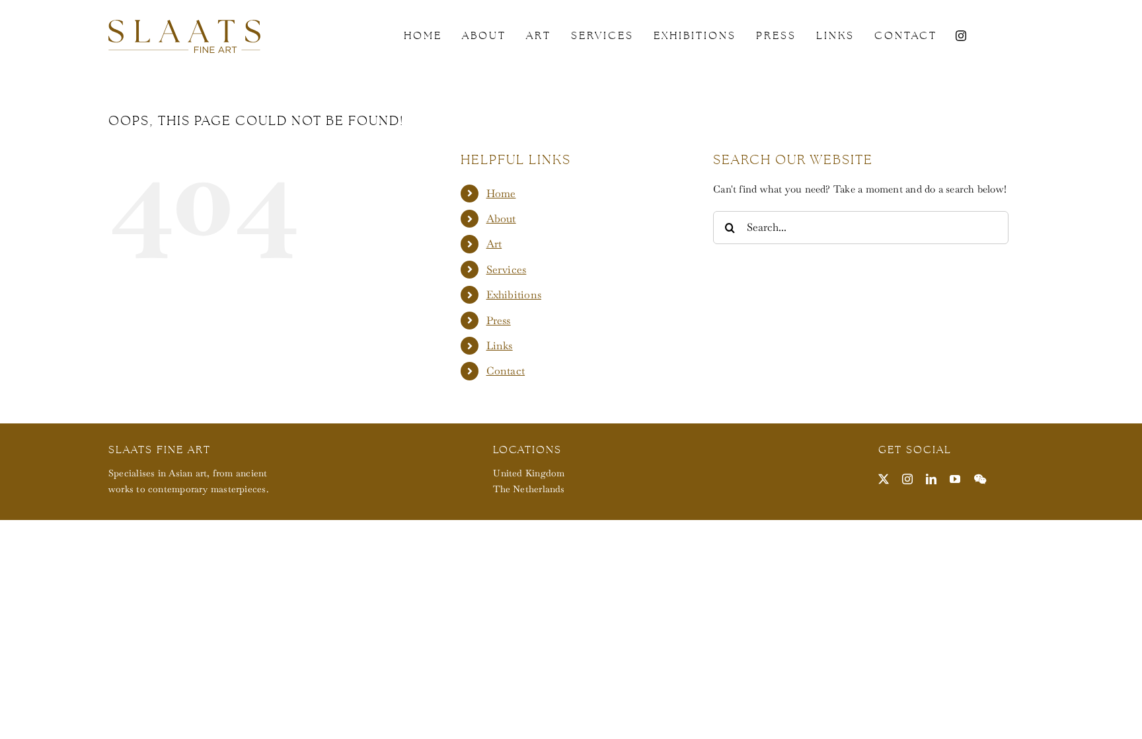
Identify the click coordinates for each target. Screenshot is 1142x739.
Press (498, 320)
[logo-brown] (184, 25)
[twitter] (883, 479)
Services (506, 270)
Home (501, 193)
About (501, 219)
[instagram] (961, 35)
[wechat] (980, 479)
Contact (505, 371)
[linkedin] (931, 479)
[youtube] (955, 479)
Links (499, 346)
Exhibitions (513, 295)
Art (494, 244)
